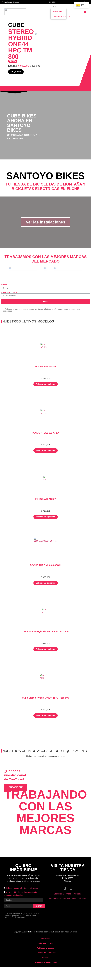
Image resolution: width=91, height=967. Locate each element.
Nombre (4, 285)
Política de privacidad (45, 948)
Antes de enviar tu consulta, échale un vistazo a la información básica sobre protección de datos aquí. (41, 310)
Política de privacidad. (29, 888)
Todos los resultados (61, 16)
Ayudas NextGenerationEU (45, 962)
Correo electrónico (9, 292)
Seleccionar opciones (45, 384)
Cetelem (45, 957)
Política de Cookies (45, 943)
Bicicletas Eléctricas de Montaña (67, 894)
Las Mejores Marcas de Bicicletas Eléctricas (67, 898)
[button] (33, 11)
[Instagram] (71, 888)
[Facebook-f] (64, 888)
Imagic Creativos (70, 932)
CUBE (16, 25)
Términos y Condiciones (45, 953)
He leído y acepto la (22, 888)
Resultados (57, 12)
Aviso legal (45, 939)
